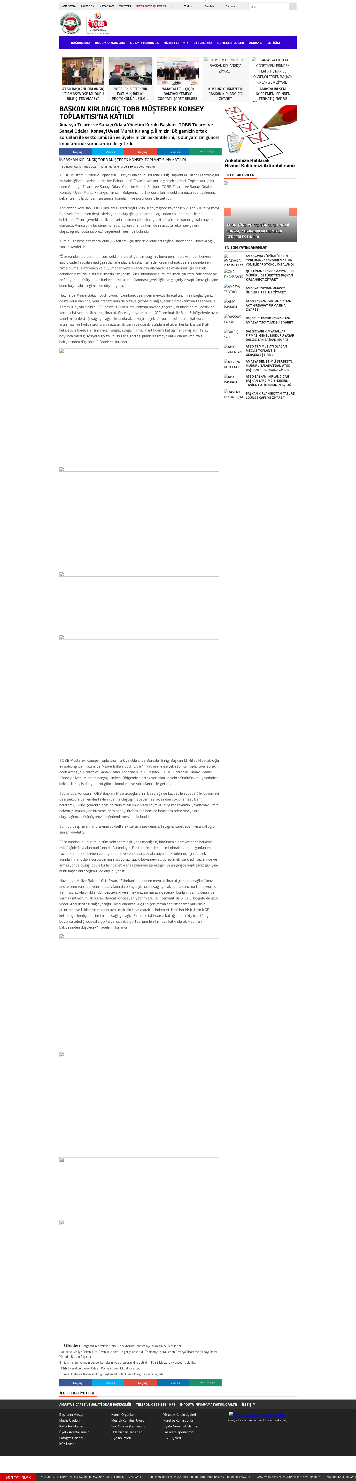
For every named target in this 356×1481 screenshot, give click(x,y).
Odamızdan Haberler (126, 1431)
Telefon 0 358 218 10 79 (155, 1404)
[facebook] (272, 1404)
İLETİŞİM (273, 42)
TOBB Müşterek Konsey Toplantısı (173, 1362)
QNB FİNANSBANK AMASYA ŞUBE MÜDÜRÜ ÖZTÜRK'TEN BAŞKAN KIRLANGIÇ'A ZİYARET (168, 1477)
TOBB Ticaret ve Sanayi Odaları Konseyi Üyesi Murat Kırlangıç (99, 1368)
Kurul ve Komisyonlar (178, 1420)
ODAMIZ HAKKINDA (144, 42)
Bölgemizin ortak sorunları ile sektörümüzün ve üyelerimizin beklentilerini (131, 1345)
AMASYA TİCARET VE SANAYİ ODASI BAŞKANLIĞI (95, 1404)
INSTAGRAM (106, 6)
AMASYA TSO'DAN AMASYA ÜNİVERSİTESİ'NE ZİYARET (257, 1477)
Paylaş (77, 151)
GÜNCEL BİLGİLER (230, 42)
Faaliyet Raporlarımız (178, 1431)
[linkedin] (295, 1404)
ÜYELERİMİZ (202, 42)
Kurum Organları (123, 1414)
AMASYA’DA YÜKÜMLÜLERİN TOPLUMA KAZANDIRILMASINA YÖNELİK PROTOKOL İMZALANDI (55, 1477)
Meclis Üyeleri (69, 1420)
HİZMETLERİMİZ (176, 42)
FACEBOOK (87, 6)
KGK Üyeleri (68, 1443)
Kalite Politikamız (71, 1426)
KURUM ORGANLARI (110, 42)
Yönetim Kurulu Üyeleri (179, 1414)
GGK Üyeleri (172, 1437)
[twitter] (280, 1404)
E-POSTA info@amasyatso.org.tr (208, 1404)
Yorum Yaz (207, 151)
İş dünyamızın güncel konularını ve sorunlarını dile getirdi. (109, 1362)
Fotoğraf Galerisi (71, 1437)
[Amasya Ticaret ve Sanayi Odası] (89, 23)
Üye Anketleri (121, 1437)
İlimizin (64, 1362)
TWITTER (125, 6)
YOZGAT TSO (70, 52)
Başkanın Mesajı (71, 1414)
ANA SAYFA (69, 6)
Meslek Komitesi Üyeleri (129, 1420)
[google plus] (287, 1404)
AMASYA (255, 42)
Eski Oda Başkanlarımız (128, 1426)
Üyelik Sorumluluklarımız (181, 1426)
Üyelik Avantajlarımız (74, 1431)
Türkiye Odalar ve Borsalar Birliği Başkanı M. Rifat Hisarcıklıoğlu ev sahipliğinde (111, 1374)
